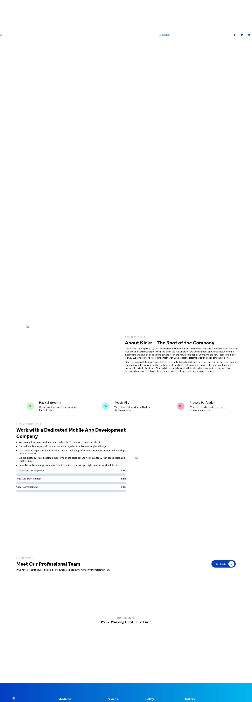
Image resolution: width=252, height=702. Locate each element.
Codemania (164, 35)
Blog (145, 34)
